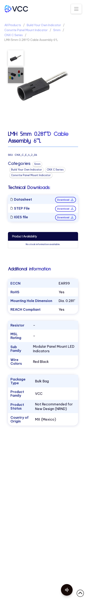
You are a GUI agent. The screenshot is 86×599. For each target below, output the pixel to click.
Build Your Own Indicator (44, 25)
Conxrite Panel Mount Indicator (26, 30)
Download (63, 199)
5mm (57, 30)
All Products (12, 25)
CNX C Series (13, 35)
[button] (76, 9)
